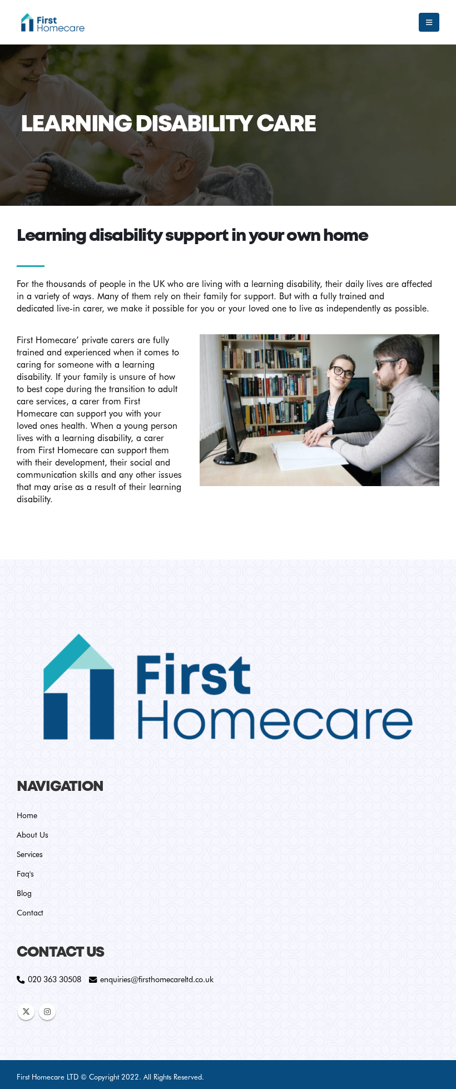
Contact (30, 912)
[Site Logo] (53, 21)
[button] (429, 22)
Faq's (25, 873)
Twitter (26, 1011)
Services (30, 854)
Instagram (47, 1011)
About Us (32, 834)
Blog (24, 893)
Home (27, 815)
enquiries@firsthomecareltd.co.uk (157, 979)
